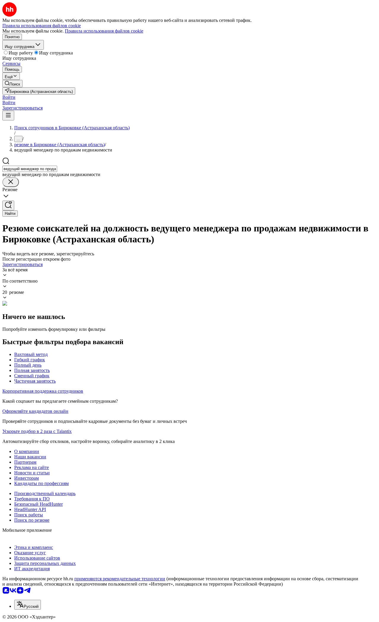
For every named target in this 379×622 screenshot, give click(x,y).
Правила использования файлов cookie (104, 30)
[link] (12, 83)
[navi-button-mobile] (8, 115)
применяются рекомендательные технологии (119, 578)
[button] (8, 97)
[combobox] (29, 169)
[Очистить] (10, 182)
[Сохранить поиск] (8, 205)
